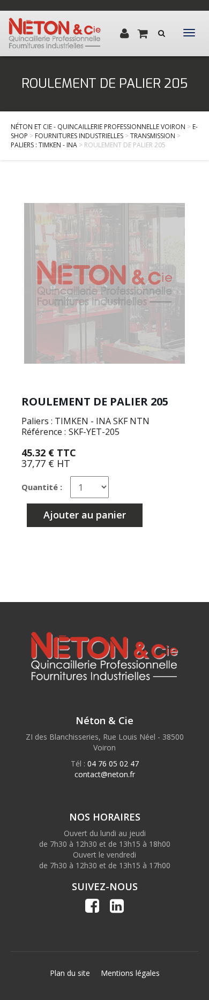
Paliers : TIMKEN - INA (44, 144)
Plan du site (70, 973)
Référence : (43, 431)
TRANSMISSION (152, 135)
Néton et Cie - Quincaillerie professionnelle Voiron (98, 126)
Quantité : (41, 487)
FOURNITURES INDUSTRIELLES (79, 135)
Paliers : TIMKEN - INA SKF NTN (85, 421)
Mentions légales (130, 973)
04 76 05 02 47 (113, 763)
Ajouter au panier (84, 514)
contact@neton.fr (104, 774)
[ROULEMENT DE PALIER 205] (104, 283)
